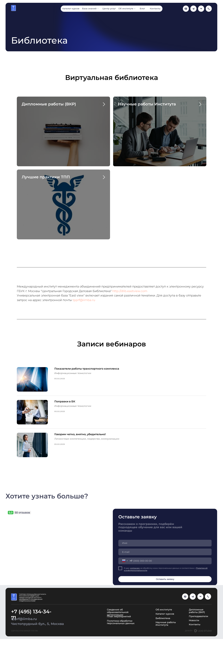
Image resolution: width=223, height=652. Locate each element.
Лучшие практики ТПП (46, 177)
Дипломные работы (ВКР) (49, 104)
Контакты (194, 624)
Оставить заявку (165, 579)
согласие (135, 568)
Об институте (164, 609)
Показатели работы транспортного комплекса (86, 368)
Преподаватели (198, 616)
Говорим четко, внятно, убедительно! (80, 434)
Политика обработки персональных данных (121, 622)
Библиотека (163, 618)
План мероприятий (119, 616)
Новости (194, 620)
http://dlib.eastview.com (129, 291)
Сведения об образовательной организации (117, 612)
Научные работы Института (147, 104)
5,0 (11, 512)
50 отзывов (22, 512)
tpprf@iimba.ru (84, 300)
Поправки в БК (64, 401)
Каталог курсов (165, 614)
